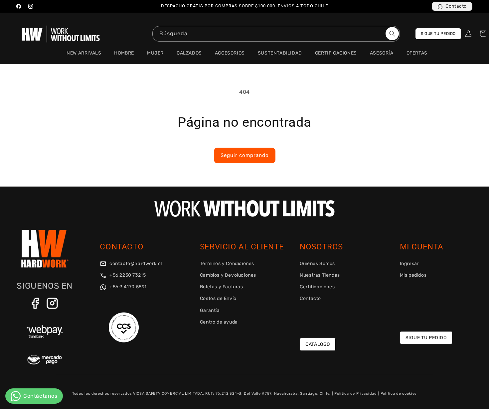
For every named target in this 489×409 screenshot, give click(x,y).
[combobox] (276, 33)
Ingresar (409, 263)
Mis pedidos (413, 275)
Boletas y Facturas (221, 287)
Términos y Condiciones (227, 263)
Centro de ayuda (219, 322)
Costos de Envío (218, 298)
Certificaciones (317, 287)
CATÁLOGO (317, 344)
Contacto (456, 6)
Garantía (210, 310)
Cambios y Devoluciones (228, 275)
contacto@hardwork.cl (135, 263)
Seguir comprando (245, 155)
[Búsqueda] (392, 33)
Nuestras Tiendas (320, 275)
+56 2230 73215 (127, 275)
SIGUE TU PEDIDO (438, 33)
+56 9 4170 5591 (127, 287)
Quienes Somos (317, 263)
